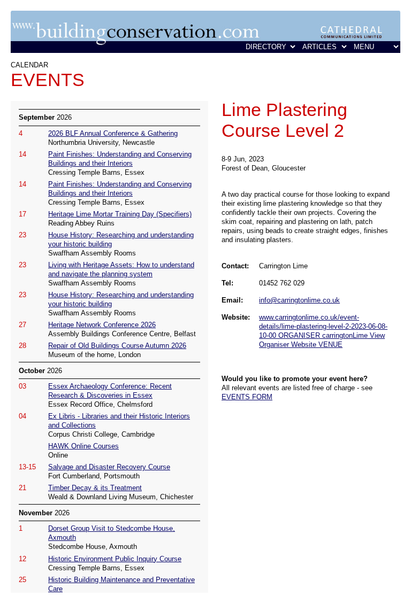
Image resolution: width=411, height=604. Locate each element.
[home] (205, 51)
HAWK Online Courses (83, 446)
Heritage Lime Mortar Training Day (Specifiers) (120, 214)
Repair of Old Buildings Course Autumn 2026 (117, 346)
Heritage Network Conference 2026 (102, 325)
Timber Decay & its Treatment (95, 488)
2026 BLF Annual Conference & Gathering (113, 133)
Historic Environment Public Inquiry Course (114, 559)
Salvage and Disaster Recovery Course (109, 467)
